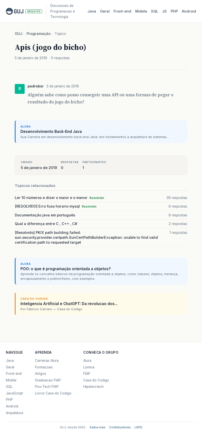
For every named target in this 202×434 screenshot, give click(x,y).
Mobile (141, 11)
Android (189, 11)
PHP (174, 11)
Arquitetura (14, 413)
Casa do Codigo (96, 380)
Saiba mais (97, 427)
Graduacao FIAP (48, 380)
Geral (105, 11)
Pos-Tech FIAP (47, 387)
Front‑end (122, 11)
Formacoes (44, 367)
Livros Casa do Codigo (53, 393)
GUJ (18, 33)
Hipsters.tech (93, 387)
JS (164, 11)
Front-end (14, 374)
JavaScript (14, 393)
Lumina (88, 367)
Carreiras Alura (47, 361)
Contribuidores (120, 427)
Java (91, 11)
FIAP (86, 374)
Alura (87, 361)
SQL (154, 11)
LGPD (138, 427)
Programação (38, 33)
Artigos (40, 374)
